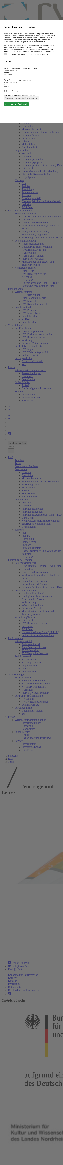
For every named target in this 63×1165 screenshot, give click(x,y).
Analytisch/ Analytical (39, 54)
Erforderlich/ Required (17, 54)
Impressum (8, 74)
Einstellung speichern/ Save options (22, 91)
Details (8, 61)
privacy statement (10, 82)
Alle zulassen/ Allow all (16, 104)
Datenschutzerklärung (12, 70)
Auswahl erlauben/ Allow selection (21, 98)
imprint (6, 86)
